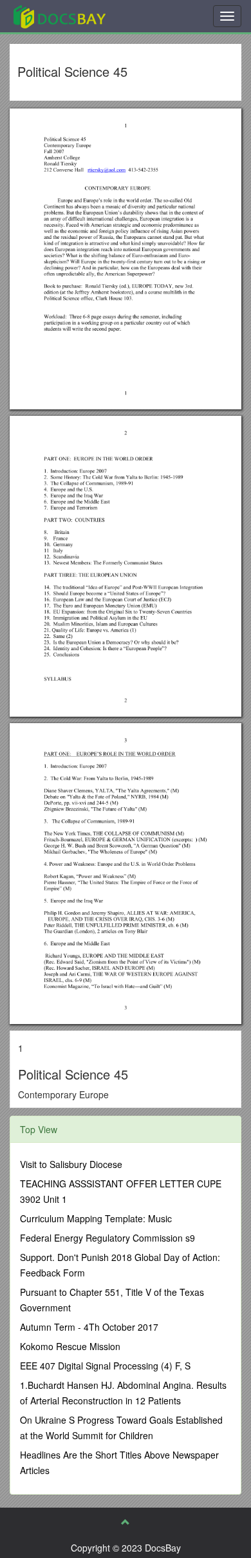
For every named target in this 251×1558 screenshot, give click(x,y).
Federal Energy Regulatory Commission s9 (107, 1237)
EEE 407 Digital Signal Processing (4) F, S (105, 1365)
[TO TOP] (125, 1521)
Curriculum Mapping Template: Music (96, 1218)
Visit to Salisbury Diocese (71, 1164)
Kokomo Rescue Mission (70, 1346)
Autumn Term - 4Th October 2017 (89, 1326)
